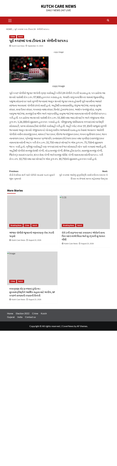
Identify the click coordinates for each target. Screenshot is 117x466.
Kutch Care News (18, 46)
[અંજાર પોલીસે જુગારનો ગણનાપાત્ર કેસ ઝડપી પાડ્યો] (32, 212)
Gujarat (11, 317)
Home (10, 313)
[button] (10, 20)
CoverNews (67, 326)
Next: (83, 175)
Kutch (20, 36)
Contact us (30, 317)
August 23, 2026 (35, 240)
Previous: (32, 175)
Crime (13, 36)
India (19, 317)
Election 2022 (22, 313)
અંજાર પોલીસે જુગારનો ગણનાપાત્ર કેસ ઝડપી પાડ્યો (31, 234)
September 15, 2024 (35, 46)
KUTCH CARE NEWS (58, 6)
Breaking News (16, 225)
